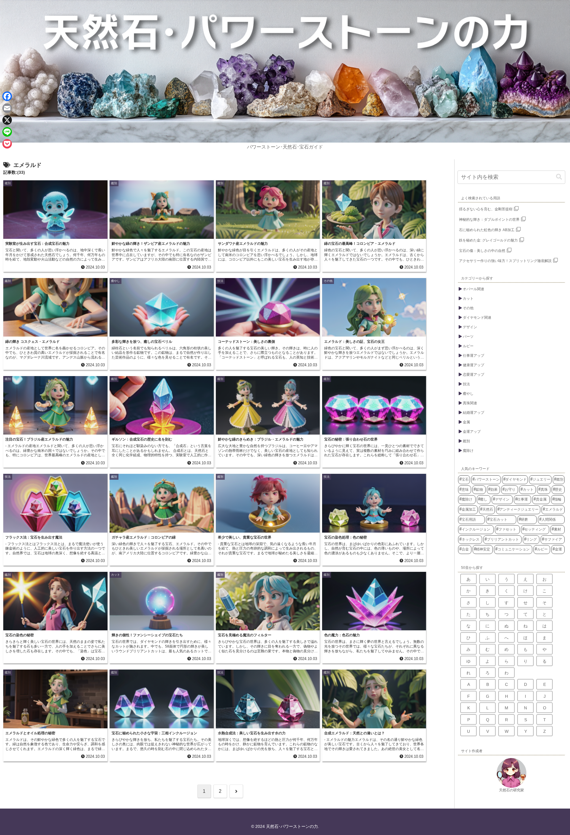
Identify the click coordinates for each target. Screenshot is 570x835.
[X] (7, 120)
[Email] (7, 108)
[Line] (7, 132)
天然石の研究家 (511, 790)
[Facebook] (7, 96)
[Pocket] (7, 144)
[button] (559, 176)
